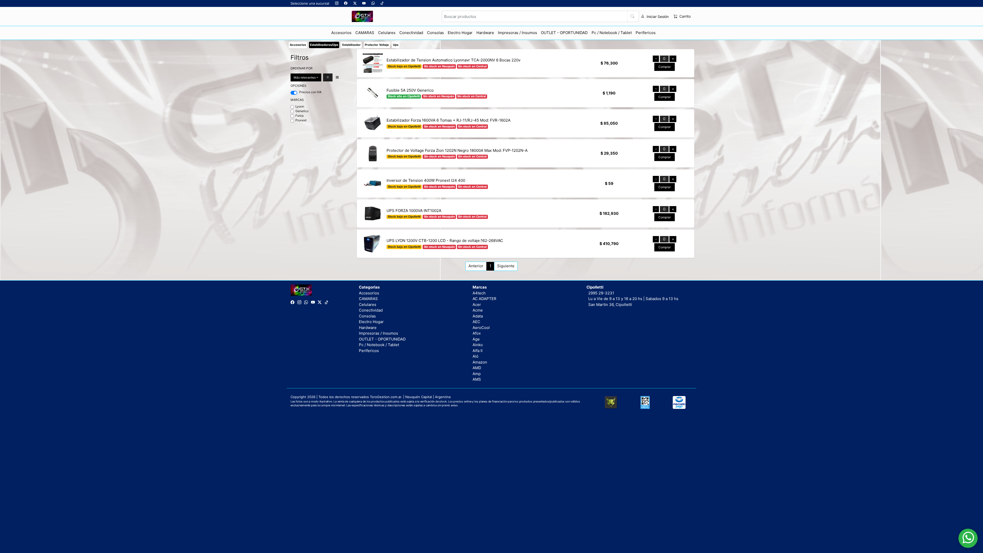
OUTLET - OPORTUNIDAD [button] (564, 32)
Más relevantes (305, 77)
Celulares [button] (387, 32)
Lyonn (299, 106)
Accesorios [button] (341, 32)
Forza (299, 116)
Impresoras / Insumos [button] (517, 32)
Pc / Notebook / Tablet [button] (612, 32)
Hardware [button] (485, 32)
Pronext (300, 120)
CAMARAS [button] (364, 32)
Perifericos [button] (646, 32)
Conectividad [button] (411, 32)
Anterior (475, 265)
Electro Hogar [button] (460, 32)
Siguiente (506, 265)
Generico (301, 111)
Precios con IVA (310, 92)
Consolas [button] (435, 32)
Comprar (664, 67)
